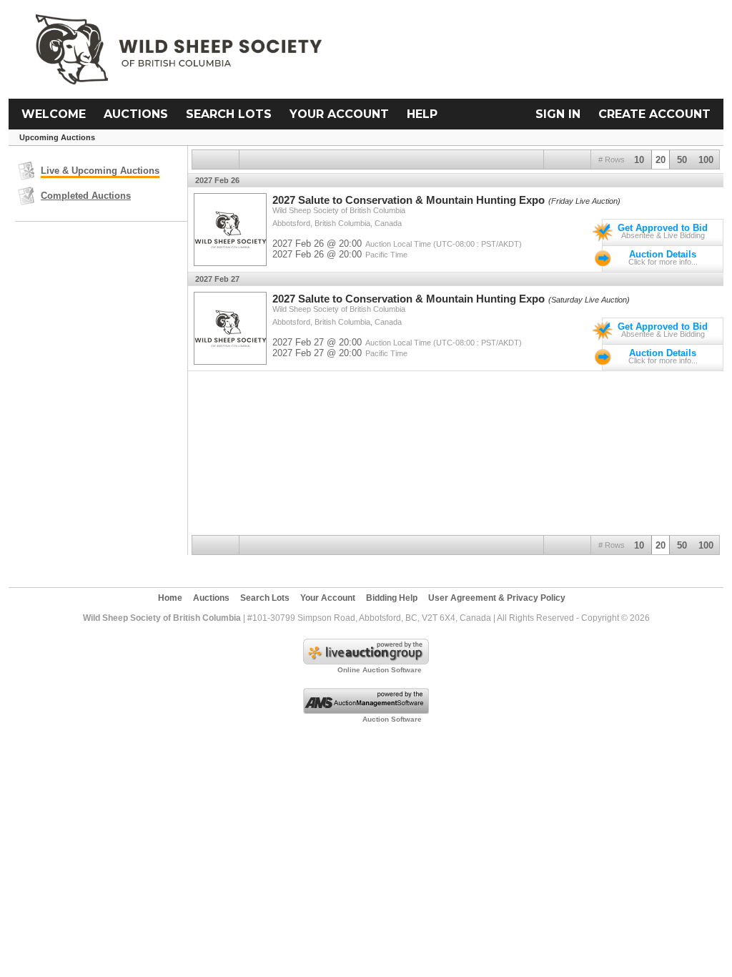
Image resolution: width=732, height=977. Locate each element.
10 (639, 159)
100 (705, 159)
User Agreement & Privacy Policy (496, 598)
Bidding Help (391, 598)
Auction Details (662, 254)
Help (422, 114)
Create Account (654, 114)
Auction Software (392, 719)
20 (661, 159)
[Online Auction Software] (366, 662)
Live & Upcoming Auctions (100, 170)
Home (170, 598)
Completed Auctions (86, 195)
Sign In (557, 114)
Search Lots (229, 114)
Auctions (136, 114)
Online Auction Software (379, 670)
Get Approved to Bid (663, 227)
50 (682, 159)
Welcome (53, 114)
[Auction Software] (366, 711)
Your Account (339, 114)
